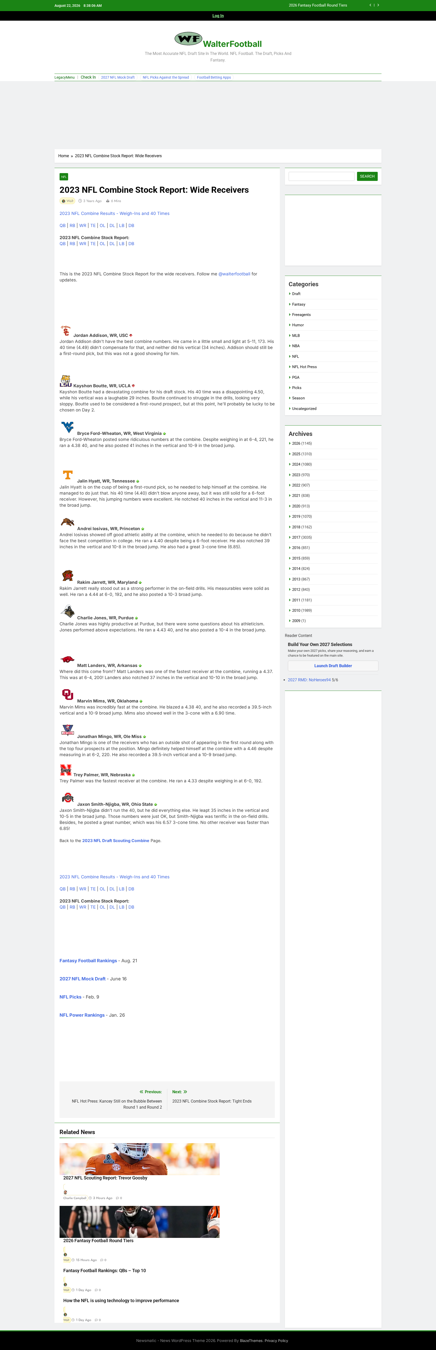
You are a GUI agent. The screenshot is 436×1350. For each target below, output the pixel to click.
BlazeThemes (251, 1340)
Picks (297, 387)
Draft (296, 294)
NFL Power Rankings (82, 1015)
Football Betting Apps (214, 77)
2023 (296, 475)
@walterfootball (234, 273)
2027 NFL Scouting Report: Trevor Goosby (105, 1177)
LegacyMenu (64, 77)
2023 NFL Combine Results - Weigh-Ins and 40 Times (115, 213)
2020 (296, 506)
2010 (296, 610)
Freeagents (301, 314)
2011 (296, 600)
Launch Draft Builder (333, 665)
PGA (295, 377)
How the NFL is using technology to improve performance (121, 1300)
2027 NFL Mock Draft (118, 77)
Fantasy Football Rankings (88, 960)
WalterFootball (232, 44)
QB (63, 225)
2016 (296, 547)
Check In (88, 77)
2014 (296, 568)
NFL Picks (70, 997)
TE (93, 225)
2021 (296, 495)
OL (102, 225)
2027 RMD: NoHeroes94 (310, 680)
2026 (296, 443)
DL (112, 225)
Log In (218, 15)
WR (82, 225)
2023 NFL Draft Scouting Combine (115, 840)
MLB (296, 335)
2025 (296, 454)
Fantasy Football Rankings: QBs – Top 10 (104, 1270)
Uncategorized (304, 408)
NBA (296, 346)
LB (121, 225)
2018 (296, 527)
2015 (296, 558)
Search (367, 176)
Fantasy (298, 304)
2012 (296, 589)
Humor (298, 325)
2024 (296, 464)
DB (131, 225)
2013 (296, 579)
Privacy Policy (276, 1340)
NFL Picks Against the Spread (166, 77)
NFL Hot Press (304, 367)
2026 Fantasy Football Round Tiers (318, 6)
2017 (296, 537)
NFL (63, 177)
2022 (296, 485)
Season (298, 398)
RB (72, 225)
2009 (296, 621)
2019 (296, 516)
